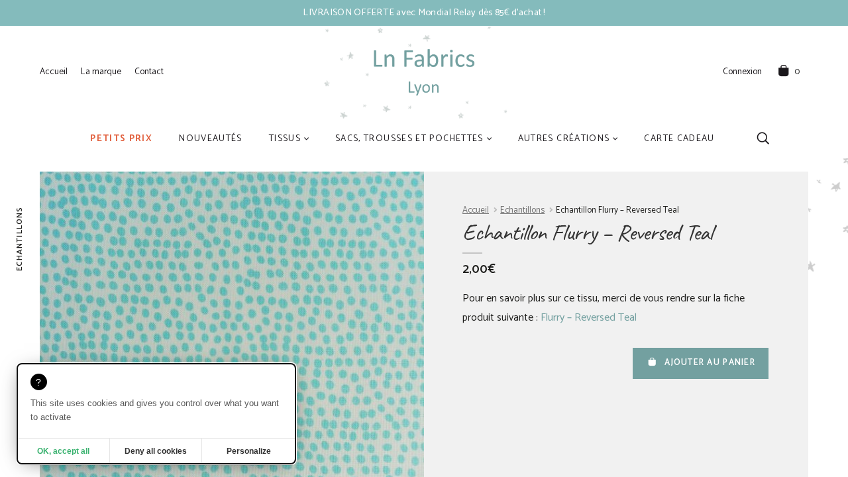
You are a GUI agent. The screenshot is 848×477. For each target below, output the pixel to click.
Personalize (249, 451)
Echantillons (522, 210)
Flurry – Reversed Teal (589, 318)
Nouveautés (210, 138)
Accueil (54, 71)
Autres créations (564, 138)
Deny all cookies (156, 451)
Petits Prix (121, 138)
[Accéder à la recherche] (763, 138)
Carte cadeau (679, 138)
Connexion (742, 72)
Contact (149, 71)
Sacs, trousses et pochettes (409, 138)
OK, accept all (63, 451)
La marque (101, 71)
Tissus (285, 138)
